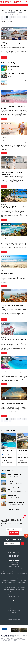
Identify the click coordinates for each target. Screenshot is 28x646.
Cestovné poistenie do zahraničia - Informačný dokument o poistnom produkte (14, 574)
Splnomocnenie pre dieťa (14, 606)
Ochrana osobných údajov (14, 594)
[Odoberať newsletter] (2, 38)
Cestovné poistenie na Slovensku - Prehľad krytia (14, 585)
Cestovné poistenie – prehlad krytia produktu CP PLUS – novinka (14, 580)
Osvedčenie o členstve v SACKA (14, 605)
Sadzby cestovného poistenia (14, 578)
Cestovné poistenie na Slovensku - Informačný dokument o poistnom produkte (14, 583)
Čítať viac (4, 57)
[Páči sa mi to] (8, 38)
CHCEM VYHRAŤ (14, 533)
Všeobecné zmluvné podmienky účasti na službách (14, 569)
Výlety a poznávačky (7, 157)
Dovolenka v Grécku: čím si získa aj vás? (11, 373)
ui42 (22, 641)
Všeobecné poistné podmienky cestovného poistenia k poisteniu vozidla (14, 590)
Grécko (5, 454)
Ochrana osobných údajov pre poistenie (14, 592)
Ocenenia (14, 614)
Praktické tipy (5, 256)
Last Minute (14, 5)
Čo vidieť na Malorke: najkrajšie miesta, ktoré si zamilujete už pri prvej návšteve (13, 207)
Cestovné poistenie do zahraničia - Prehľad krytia (14, 576)
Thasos (9, 454)
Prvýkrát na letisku (14, 608)
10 (4, 19)
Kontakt (14, 550)
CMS (15, 641)
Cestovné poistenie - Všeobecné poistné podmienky (14, 571)
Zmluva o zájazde (14, 562)
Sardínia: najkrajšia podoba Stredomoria (12, 403)
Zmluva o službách (14, 564)
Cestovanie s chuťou (7, 28)
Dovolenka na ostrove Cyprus (9, 240)
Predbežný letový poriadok (14, 619)
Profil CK (14, 612)
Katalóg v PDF (14, 617)
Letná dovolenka (6, 91)
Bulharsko (22, 454)
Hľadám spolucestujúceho (14, 610)
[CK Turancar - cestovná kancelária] (17, 2)
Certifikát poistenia (14, 603)
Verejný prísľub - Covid (14, 596)
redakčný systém (8, 641)
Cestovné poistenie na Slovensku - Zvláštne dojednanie (14, 587)
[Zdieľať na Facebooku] (5, 38)
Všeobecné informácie (14, 566)
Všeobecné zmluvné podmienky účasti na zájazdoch (14, 568)
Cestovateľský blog (14, 616)
